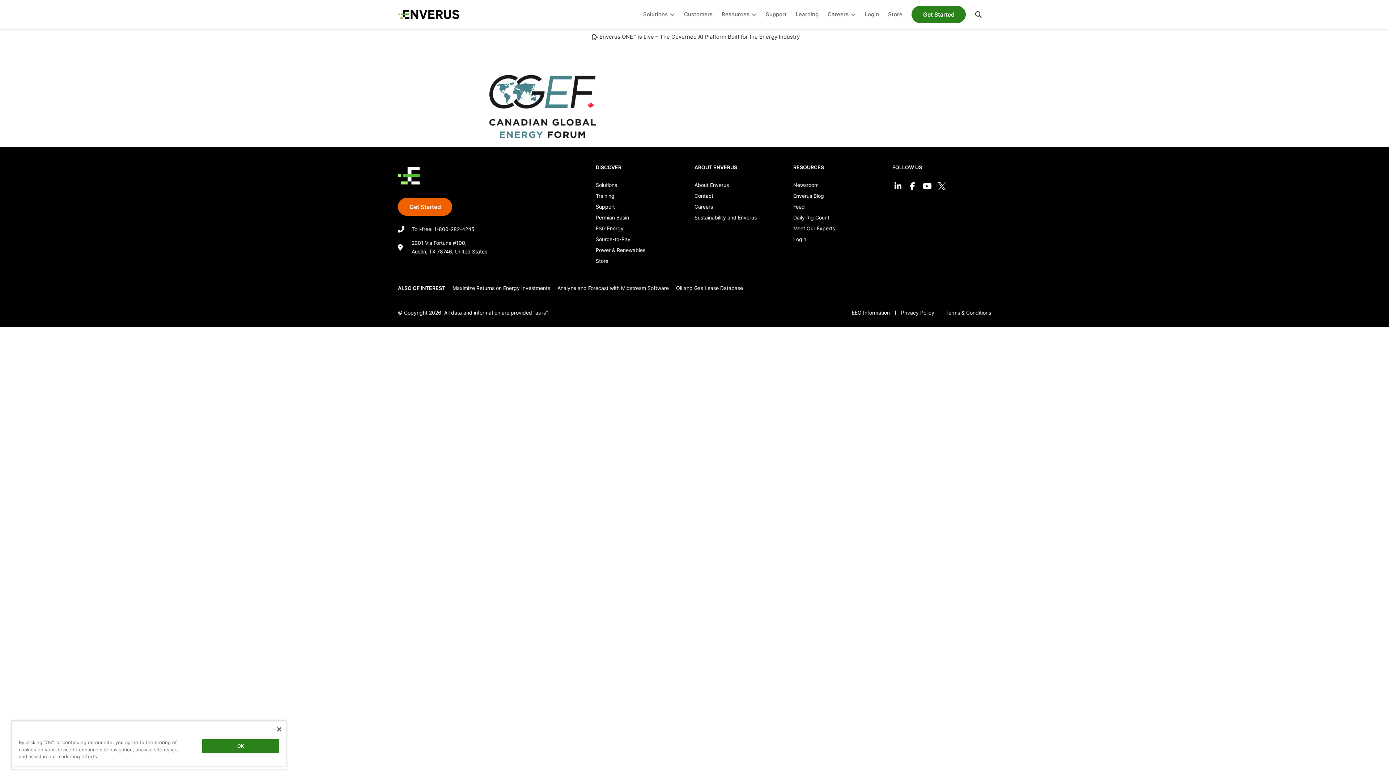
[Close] (279, 729)
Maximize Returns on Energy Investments (501, 288)
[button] (978, 14)
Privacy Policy (917, 313)
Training (605, 196)
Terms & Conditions (968, 313)
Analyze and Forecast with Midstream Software (613, 288)
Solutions (606, 185)
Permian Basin (612, 217)
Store (602, 261)
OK (240, 746)
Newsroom (806, 185)
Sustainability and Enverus (725, 217)
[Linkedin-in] (898, 186)
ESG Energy (610, 228)
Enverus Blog (808, 196)
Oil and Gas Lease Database (709, 288)
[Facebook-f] (912, 186)
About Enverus (711, 185)
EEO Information (871, 313)
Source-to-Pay (613, 239)
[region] (149, 745)
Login (799, 239)
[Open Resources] (754, 14)
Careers (703, 207)
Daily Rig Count (811, 217)
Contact (703, 196)
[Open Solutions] (672, 14)
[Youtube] (927, 186)
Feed (799, 207)
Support (605, 207)
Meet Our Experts (814, 228)
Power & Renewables (620, 250)
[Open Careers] (853, 14)
